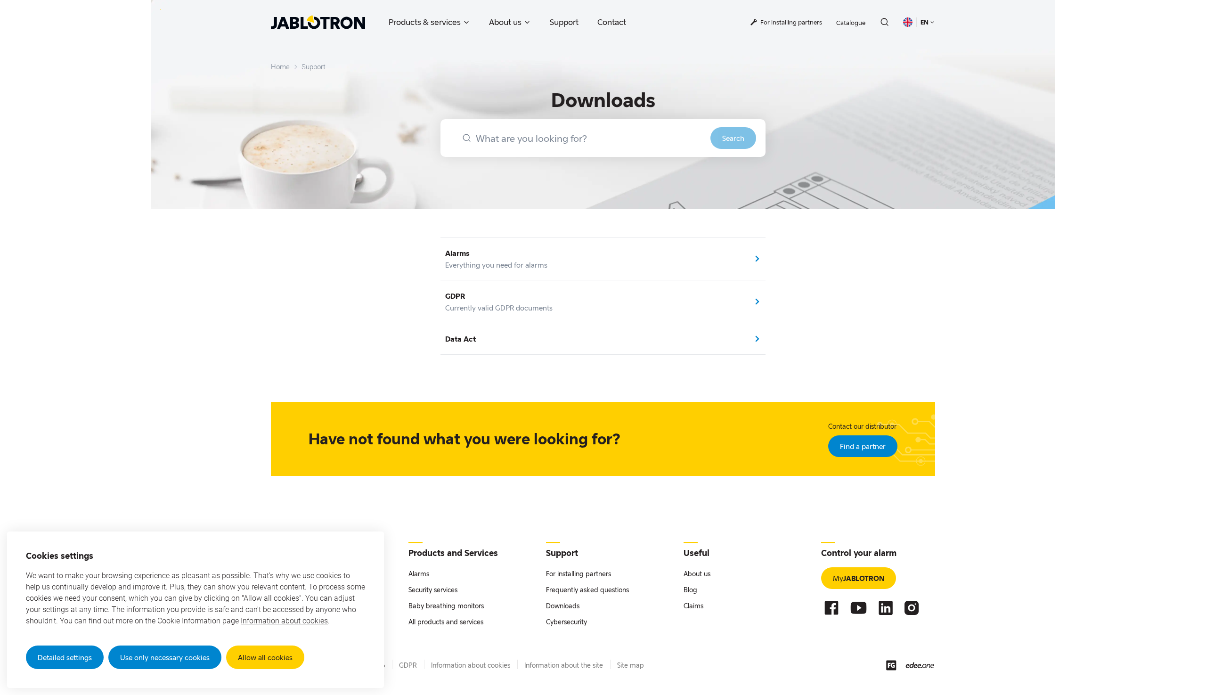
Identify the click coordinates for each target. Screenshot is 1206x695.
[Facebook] (831, 608)
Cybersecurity (566, 622)
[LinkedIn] (886, 608)
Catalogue (850, 22)
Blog (690, 590)
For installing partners (578, 574)
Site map (630, 665)
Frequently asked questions (587, 590)
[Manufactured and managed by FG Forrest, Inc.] (891, 665)
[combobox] (603, 138)
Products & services (425, 22)
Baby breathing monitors (446, 606)
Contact (611, 22)
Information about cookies (284, 620)
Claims (693, 606)
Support (564, 22)
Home (280, 67)
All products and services (445, 622)
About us (505, 22)
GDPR (408, 665)
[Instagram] (911, 608)
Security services (432, 590)
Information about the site (563, 665)
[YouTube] (858, 608)
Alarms (418, 574)
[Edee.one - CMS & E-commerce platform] (919, 665)
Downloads (562, 606)
